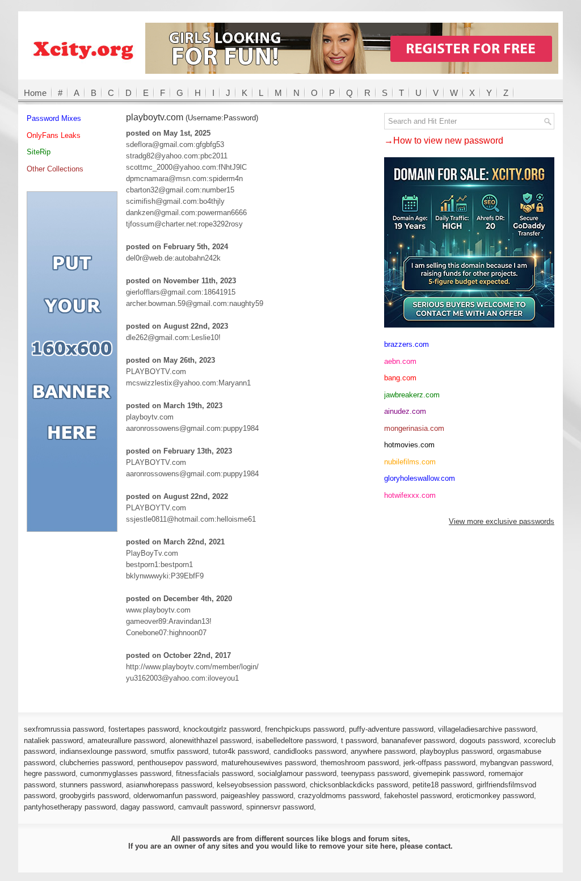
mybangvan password (515, 762)
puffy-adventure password (391, 729)
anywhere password (383, 751)
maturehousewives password (268, 762)
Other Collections (55, 169)
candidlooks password (309, 751)
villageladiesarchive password (487, 729)
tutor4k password (241, 751)
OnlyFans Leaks (54, 135)
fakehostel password (418, 795)
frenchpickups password (304, 729)
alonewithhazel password (210, 740)
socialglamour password (297, 773)
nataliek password (53, 740)
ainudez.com (405, 411)
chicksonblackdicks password (359, 785)
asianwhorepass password (169, 785)
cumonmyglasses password (125, 773)
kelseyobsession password (261, 785)
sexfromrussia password (64, 729)
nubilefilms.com (410, 462)
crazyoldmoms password (339, 795)
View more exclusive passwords (501, 521)
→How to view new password (443, 140)
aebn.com (400, 361)
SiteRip (38, 152)
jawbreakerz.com (412, 395)
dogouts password (489, 740)
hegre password (49, 773)
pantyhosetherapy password (70, 807)
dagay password (147, 807)
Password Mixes (54, 118)
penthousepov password (177, 762)
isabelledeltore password (296, 740)
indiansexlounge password (103, 751)
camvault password (210, 807)
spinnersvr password (280, 807)
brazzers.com (406, 344)
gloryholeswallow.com (419, 478)
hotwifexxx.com (410, 495)
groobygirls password (94, 795)
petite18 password (442, 785)
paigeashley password (257, 795)
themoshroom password (360, 762)
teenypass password (375, 773)
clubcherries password (96, 762)
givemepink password (448, 773)
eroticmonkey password (495, 795)
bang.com (400, 378)
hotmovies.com (409, 444)
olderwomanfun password (174, 795)
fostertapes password (143, 729)
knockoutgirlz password (221, 729)
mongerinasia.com (414, 428)
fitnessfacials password (214, 773)
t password (359, 740)
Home (35, 93)
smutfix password (179, 751)
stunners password (90, 785)
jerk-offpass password (439, 762)
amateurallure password (126, 740)
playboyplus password (456, 751)
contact (438, 846)
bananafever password (418, 740)
